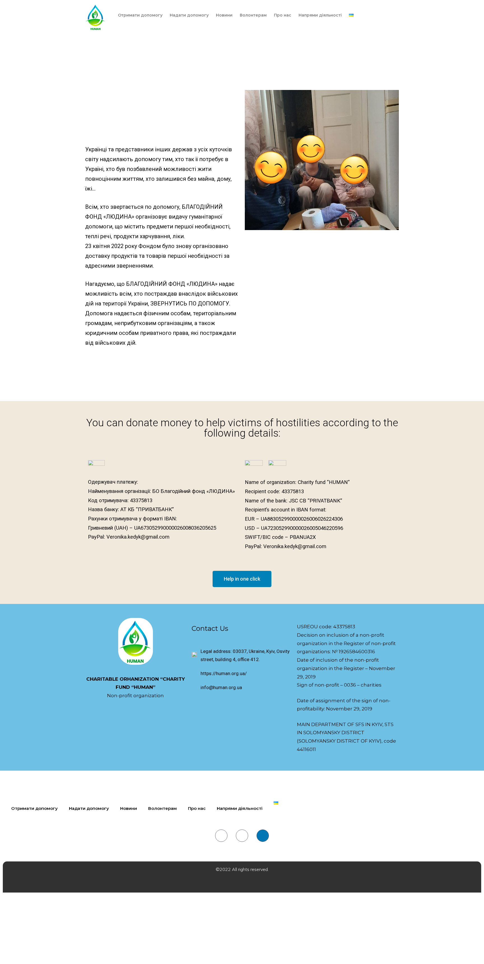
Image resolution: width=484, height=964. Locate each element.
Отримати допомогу (140, 15)
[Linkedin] (263, 835)
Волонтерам (253, 15)
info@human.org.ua (221, 687)
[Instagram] (242, 835)
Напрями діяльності (320, 15)
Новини (224, 15)
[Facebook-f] (221, 835)
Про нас (282, 15)
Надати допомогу (189, 15)
